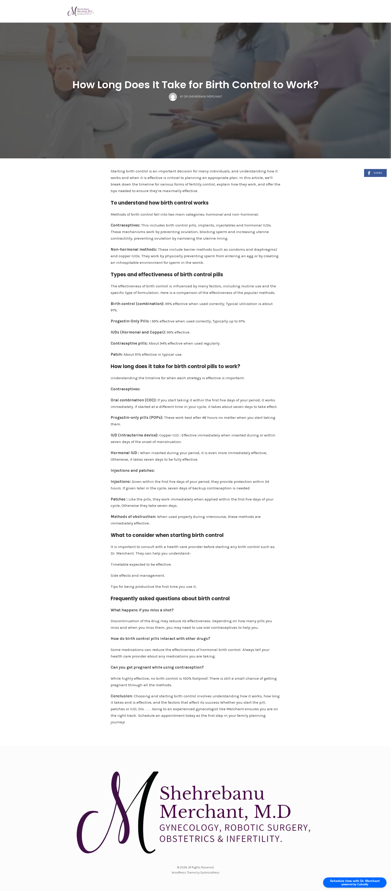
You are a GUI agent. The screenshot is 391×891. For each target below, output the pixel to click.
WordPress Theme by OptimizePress (195, 872)
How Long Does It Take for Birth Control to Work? (195, 85)
